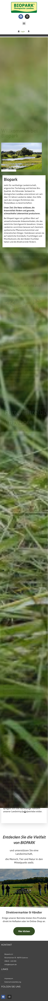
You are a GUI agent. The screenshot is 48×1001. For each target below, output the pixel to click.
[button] (24, 23)
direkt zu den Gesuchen (22, 434)
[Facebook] (20, 16)
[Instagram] (27, 16)
